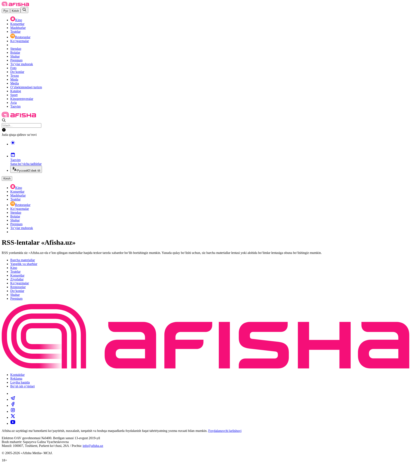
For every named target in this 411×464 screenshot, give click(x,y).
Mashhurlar (18, 28)
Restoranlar (22, 37)
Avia (13, 102)
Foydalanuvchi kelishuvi (224, 431)
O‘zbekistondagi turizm (26, 87)
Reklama (16, 378)
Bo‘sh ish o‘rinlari (22, 386)
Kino (18, 20)
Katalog (15, 91)
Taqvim (15, 106)
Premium (16, 60)
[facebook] (12, 405)
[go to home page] (15, 5)
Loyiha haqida (20, 382)
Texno (14, 75)
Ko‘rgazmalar (19, 41)
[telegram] (12, 399)
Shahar (15, 56)
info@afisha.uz (93, 446)
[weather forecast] (209, 147)
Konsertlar (17, 24)
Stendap (15, 48)
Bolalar (15, 52)
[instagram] (12, 411)
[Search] (24, 10)
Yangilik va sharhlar (23, 264)
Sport (14, 95)
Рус (5, 10)
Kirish (15, 10)
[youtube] (12, 423)
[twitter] (12, 417)
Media (14, 83)
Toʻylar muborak (21, 64)
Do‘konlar (17, 72)
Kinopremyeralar (21, 99)
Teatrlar (15, 31)
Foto (13, 68)
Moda (14, 79)
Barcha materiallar (22, 260)
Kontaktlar (17, 375)
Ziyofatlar (17, 279)
